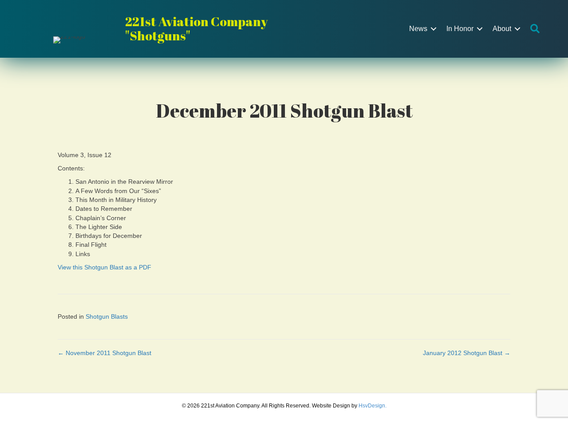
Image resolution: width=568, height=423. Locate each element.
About (502, 28)
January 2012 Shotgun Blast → (466, 352)
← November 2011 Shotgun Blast (104, 352)
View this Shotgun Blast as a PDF (104, 267)
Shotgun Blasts (107, 316)
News (418, 28)
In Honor (459, 28)
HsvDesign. (373, 406)
